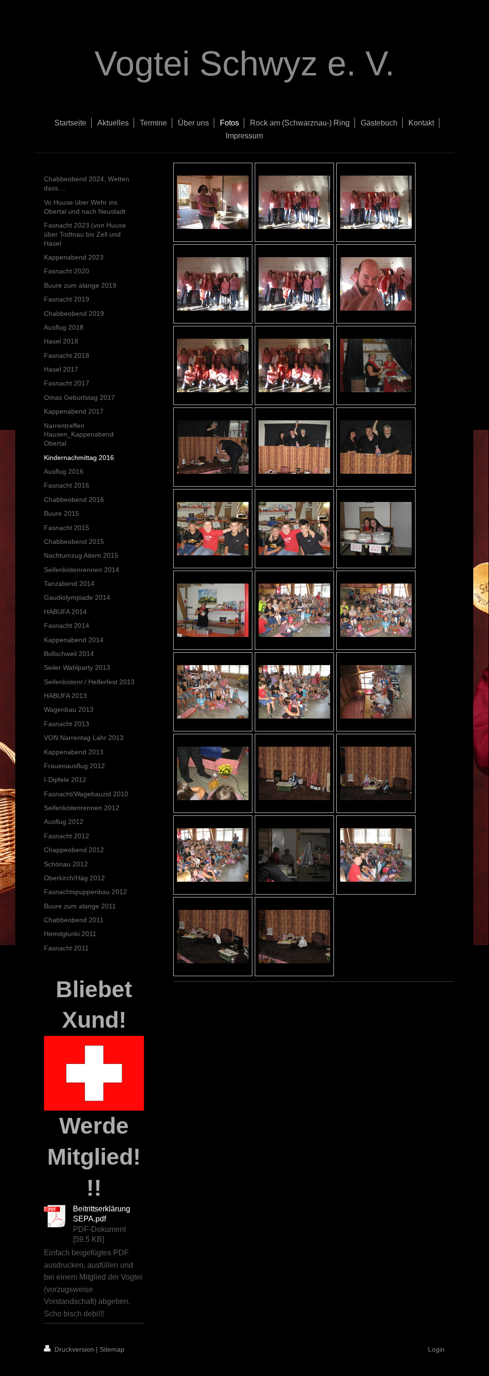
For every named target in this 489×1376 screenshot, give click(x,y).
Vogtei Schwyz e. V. (244, 63)
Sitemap (112, 1349)
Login (436, 1349)
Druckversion (74, 1349)
